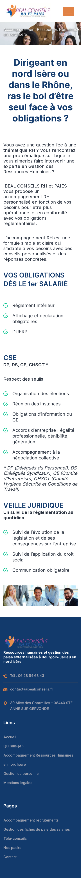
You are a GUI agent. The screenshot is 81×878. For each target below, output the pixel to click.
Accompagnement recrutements (30, 820)
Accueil (9, 737)
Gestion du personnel (21, 773)
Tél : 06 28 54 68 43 (27, 675)
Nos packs (12, 847)
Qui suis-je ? (13, 746)
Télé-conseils (15, 838)
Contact (10, 857)
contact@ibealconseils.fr (31, 689)
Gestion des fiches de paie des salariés (36, 829)
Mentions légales (17, 782)
